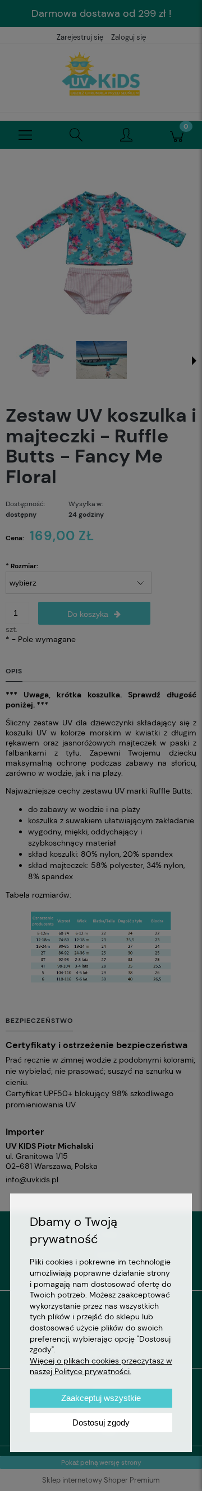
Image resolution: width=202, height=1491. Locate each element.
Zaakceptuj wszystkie (101, 1398)
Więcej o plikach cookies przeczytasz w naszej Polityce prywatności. (101, 1366)
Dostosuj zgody (101, 1422)
